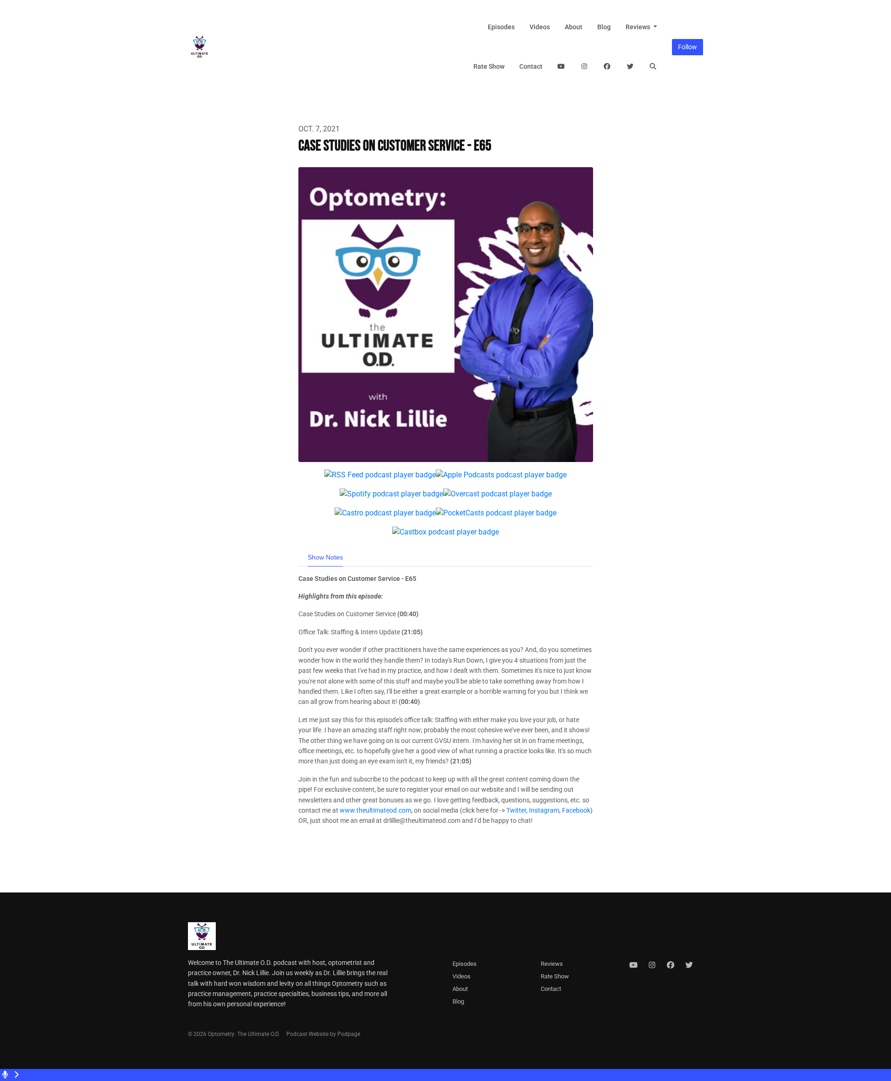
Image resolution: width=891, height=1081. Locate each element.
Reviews (639, 27)
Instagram (544, 810)
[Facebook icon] (670, 965)
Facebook (576, 810)
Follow (687, 47)
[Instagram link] (584, 66)
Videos (539, 27)
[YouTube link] (561, 66)
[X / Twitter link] (630, 66)
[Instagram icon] (652, 965)
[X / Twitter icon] (689, 965)
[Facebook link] (607, 66)
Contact (530, 66)
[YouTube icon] (633, 965)
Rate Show (488, 66)
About (573, 27)
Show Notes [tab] (325, 557)
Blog (604, 27)
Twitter (516, 810)
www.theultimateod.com (375, 810)
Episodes (501, 27)
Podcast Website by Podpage (323, 1034)
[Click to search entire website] (653, 66)
